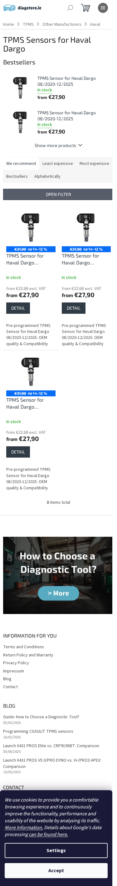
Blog (7, 679)
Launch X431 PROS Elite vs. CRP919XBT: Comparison (51, 746)
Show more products (55, 145)
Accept (56, 870)
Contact (10, 687)
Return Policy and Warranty (28, 655)
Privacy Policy (16, 663)
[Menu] (103, 8)
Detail (18, 308)
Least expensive (57, 163)
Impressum (13, 671)
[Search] (70, 8)
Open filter (58, 194)
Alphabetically (47, 176)
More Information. (24, 827)
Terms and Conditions (23, 647)
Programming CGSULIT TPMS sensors (38, 732)
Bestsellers (17, 176)
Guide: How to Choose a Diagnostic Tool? (41, 717)
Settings (56, 850)
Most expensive (94, 163)
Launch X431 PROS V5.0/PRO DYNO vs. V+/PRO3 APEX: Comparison (52, 763)
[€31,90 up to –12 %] (31, 227)
